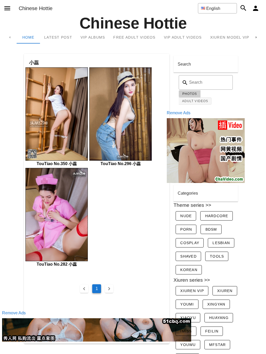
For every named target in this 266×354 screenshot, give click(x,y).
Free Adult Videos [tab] (134, 37)
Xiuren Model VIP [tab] (229, 37)
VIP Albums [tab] (93, 37)
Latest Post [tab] (58, 37)
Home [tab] (28, 37)
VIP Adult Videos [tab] (183, 37)
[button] (217, 8)
